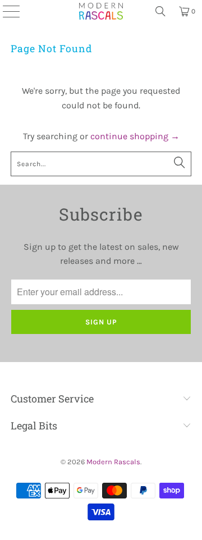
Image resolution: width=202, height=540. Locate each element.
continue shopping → (135, 136)
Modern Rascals (113, 461)
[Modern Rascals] (101, 11)
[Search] (160, 11)
